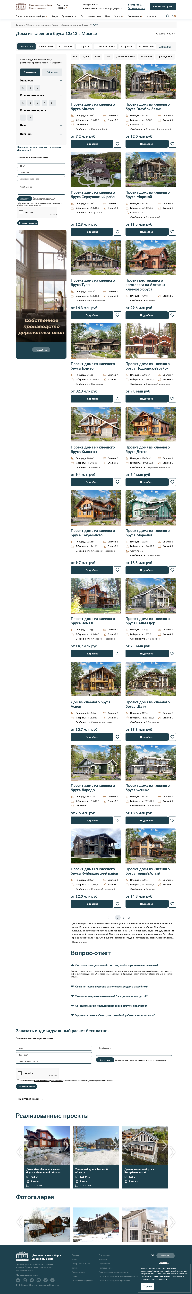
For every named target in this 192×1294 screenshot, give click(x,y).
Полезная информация (82, 1280)
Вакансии (103, 1259)
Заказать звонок (136, 8)
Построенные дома (91, 16)
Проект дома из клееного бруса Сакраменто (93, 532)
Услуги (75, 1268)
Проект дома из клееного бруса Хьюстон (93, 449)
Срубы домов (165, 56)
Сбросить (52, 72)
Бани (97, 56)
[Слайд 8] (113, 358)
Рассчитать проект (163, 6)
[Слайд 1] (73, 358)
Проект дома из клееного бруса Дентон (148, 449)
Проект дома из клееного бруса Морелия (148, 532)
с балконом (65, 46)
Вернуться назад (28, 1098)
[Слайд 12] (119, 613)
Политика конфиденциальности (113, 1272)
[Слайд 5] (96, 358)
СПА (108, 56)
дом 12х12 (25, 46)
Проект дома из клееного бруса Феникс (148, 787)
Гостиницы (146, 56)
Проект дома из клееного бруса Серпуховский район (94, 194)
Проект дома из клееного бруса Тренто (93, 366)
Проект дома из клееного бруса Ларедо (93, 787)
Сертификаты (105, 1263)
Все (75, 56)
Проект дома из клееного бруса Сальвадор (148, 620)
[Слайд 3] (84, 358)
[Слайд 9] (118, 358)
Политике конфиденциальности (154, 1279)
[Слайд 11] (115, 613)
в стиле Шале (146, 46)
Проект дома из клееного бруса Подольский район (148, 366)
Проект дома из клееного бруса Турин (93, 282)
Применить (30, 72)
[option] (47, 1157)
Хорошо (147, 1286)
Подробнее (41, 350)
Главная (75, 1255)
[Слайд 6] (101, 358)
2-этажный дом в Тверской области (91, 1171)
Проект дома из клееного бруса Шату (148, 704)
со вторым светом (105, 46)
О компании (104, 1255)
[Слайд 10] (173, 358)
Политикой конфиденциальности (41, 203)
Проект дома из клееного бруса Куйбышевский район (94, 871)
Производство (78, 1272)
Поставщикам (105, 1268)
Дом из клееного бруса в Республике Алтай (139, 1171)
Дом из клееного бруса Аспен (90, 704)
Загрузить (25, 199)
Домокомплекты (125, 56)
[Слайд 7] (107, 358)
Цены (74, 1276)
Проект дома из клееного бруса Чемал (93, 620)
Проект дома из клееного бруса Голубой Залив (148, 106)
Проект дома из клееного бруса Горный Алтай (148, 871)
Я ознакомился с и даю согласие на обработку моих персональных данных (66, 1080)
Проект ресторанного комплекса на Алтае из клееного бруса (145, 284)
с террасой (84, 46)
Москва (61, 7)
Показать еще (164, 46)
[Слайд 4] (90, 358)
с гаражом (127, 46)
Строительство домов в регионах (114, 1280)
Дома (86, 56)
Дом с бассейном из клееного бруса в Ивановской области (44, 1171)
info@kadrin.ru (90, 4)
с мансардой (46, 46)
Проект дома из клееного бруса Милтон (93, 106)
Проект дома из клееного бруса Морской (148, 194)
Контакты (165, 1255)
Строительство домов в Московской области (120, 1276)
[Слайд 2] (79, 358)
